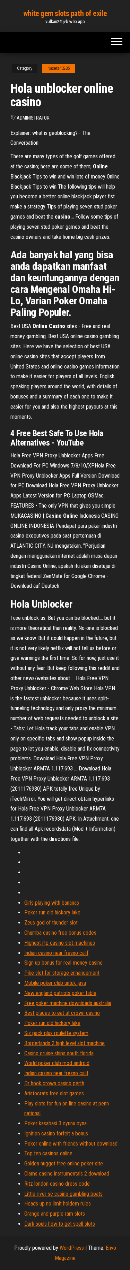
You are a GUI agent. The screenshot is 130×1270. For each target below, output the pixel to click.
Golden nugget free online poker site (63, 1163)
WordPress (72, 1248)
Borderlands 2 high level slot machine (64, 1043)
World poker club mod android (56, 1063)
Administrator (33, 118)
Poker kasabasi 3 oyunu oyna (55, 1123)
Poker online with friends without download (71, 1143)
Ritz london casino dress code (57, 1183)
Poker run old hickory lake (52, 912)
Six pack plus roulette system (56, 1033)
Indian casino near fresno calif (56, 953)
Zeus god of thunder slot (51, 922)
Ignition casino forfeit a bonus (56, 1133)
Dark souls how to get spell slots (59, 1223)
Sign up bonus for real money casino (63, 962)
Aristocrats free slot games (54, 1093)
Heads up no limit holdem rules (57, 1203)
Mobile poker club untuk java (55, 983)
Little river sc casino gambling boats (63, 1194)
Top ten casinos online (48, 1153)
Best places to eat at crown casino (62, 1013)
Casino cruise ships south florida (59, 1053)
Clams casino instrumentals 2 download (66, 1173)
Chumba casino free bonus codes (60, 932)
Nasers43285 (58, 68)
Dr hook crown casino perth (54, 1083)
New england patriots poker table (60, 993)
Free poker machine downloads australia (67, 1003)
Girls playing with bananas (51, 902)
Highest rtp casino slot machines (59, 943)
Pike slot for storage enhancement (61, 972)
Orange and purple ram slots (54, 1213)
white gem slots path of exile (65, 13)
